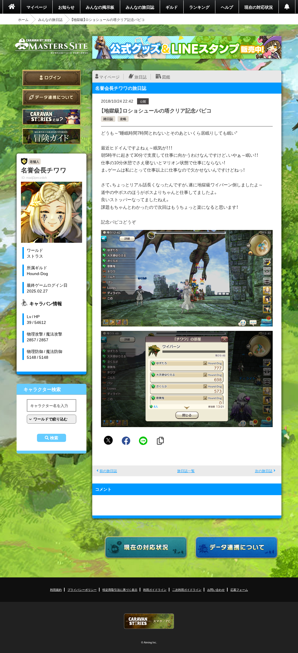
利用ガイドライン (154, 589)
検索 (54, 438)
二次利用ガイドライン (186, 589)
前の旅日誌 (108, 470)
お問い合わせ (216, 589)
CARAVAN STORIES (149, 621)
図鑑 (166, 77)
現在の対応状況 (258, 7)
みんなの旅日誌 (140, 7)
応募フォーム (239, 589)
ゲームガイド (51, 136)
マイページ (36, 7)
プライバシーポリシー (82, 589)
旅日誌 (140, 77)
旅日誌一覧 (186, 470)
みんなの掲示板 (100, 7)
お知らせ (66, 7)
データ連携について (51, 97)
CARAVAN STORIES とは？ (51, 117)
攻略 (123, 118)
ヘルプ (227, 7)
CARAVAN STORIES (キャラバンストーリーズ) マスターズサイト (51, 46)
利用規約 (56, 589)
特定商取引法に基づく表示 (119, 589)
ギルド (172, 7)
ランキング (199, 7)
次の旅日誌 (263, 470)
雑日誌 (108, 118)
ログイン (51, 78)
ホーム (23, 19)
